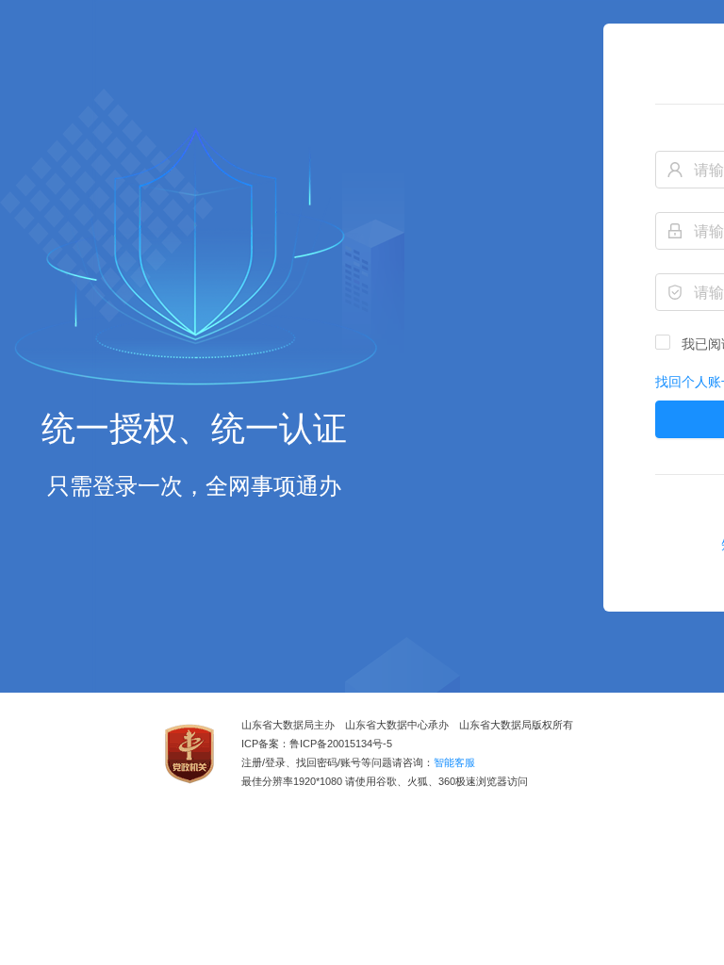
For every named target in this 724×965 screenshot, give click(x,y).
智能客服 (454, 763)
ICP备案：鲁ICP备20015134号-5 (316, 744)
